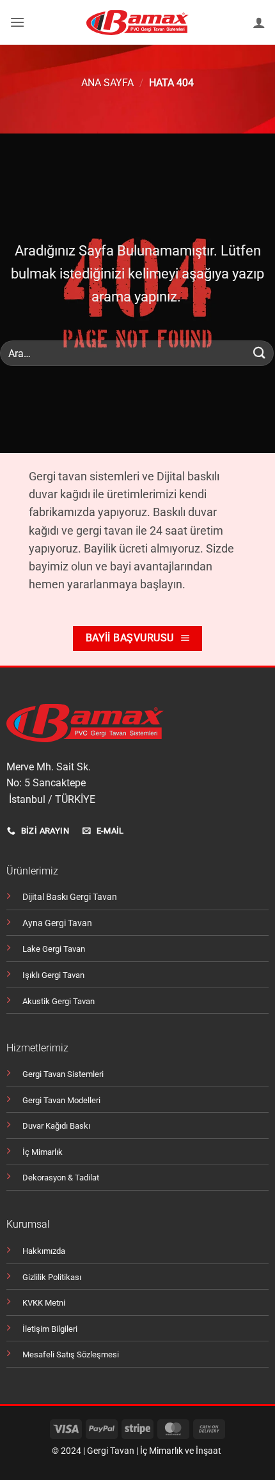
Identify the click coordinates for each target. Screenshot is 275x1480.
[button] (17, 22)
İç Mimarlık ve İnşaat (180, 1451)
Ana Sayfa (107, 83)
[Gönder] (259, 353)
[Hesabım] (259, 22)
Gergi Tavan (110, 1451)
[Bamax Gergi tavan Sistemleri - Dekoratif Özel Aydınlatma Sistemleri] (137, 22)
